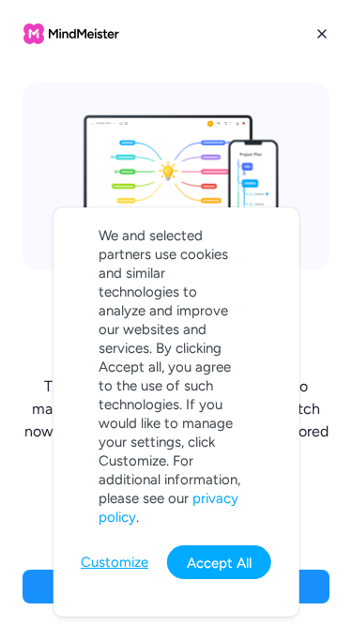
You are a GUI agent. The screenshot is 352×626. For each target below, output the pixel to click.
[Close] (322, 34)
